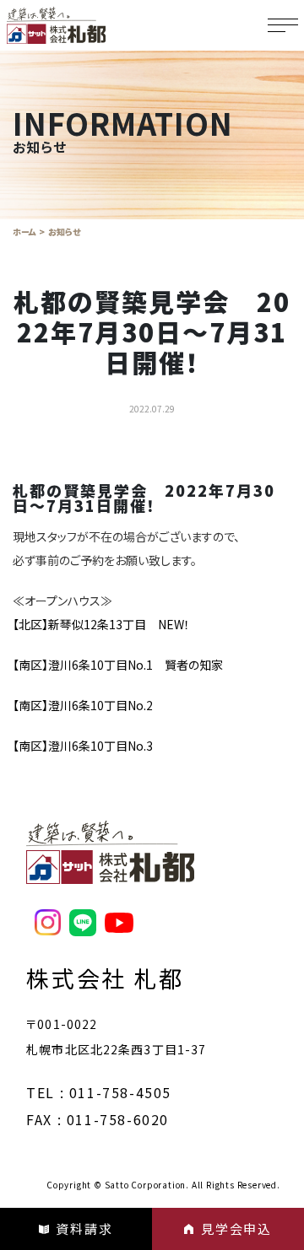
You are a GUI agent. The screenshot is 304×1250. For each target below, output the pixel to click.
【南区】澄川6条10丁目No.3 (83, 745)
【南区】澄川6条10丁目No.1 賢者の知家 (118, 664)
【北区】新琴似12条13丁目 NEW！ (101, 624)
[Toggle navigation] (283, 25)
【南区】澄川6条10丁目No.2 (83, 705)
